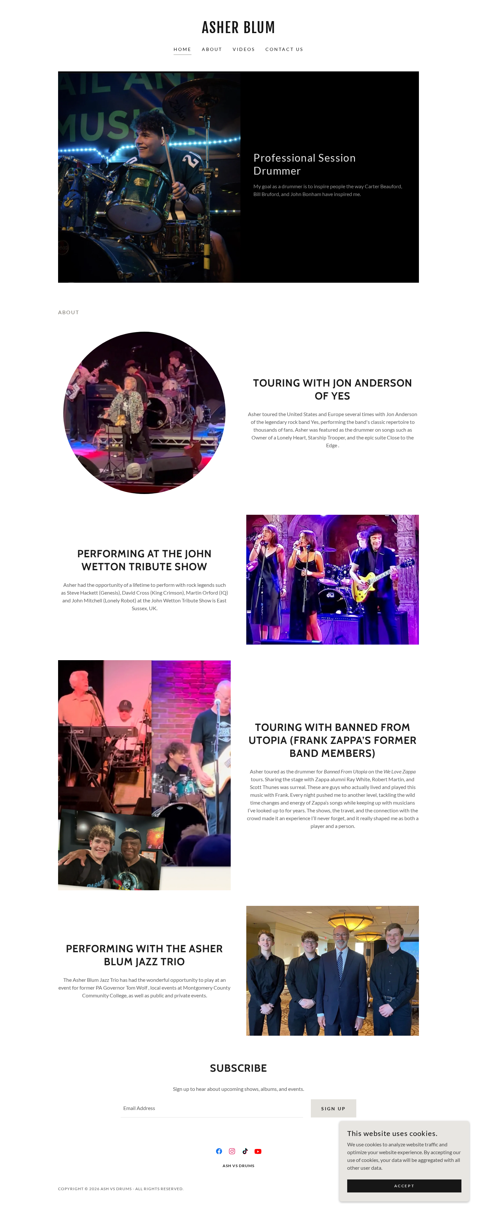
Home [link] (182, 49)
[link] (238, 31)
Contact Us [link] (284, 49)
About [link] (212, 49)
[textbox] (212, 1108)
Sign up (333, 1108)
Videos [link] (244, 49)
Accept (404, 1185)
